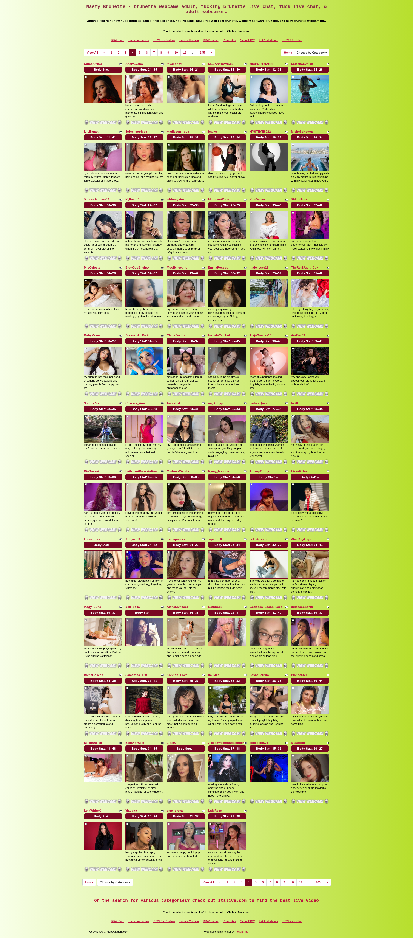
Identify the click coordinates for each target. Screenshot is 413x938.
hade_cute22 (259, 267)
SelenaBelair (93, 742)
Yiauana (131, 810)
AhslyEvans (134, 63)
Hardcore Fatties (138, 40)
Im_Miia (213, 675)
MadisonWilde (218, 199)
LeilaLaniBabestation (141, 471)
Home (288, 52)
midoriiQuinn (259, 403)
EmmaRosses (218, 267)
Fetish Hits (242, 931)
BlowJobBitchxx (137, 267)
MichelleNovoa (302, 131)
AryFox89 (298, 335)
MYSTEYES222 (260, 131)
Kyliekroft (132, 199)
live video (306, 900)
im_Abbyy (215, 403)
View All (92, 52)
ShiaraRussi (300, 199)
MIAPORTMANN (261, 63)
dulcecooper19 (302, 607)
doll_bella (132, 607)
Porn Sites (229, 40)
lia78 (294, 403)
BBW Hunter (211, 40)
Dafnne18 (215, 607)
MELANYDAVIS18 (220, 63)
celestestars (258, 539)
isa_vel (213, 131)
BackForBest (134, 742)
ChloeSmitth (176, 335)
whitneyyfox (176, 199)
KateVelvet (257, 199)
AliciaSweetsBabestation (226, 742)
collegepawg (259, 742)
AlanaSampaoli (178, 607)
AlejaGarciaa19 (260, 335)
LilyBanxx (91, 131)
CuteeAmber (93, 63)
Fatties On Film (189, 40)
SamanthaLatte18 (96, 199)
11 (184, 52)
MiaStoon (298, 742)
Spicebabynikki (302, 63)
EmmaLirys (92, 539)
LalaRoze (215, 810)
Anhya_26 (132, 539)
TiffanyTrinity (259, 471)
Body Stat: (103, 69)
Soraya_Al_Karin (137, 335)
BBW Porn (117, 40)
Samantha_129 (136, 675)
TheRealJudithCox (304, 267)
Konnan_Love (177, 675)
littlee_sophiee (136, 131)
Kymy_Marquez (219, 471)
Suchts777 (91, 403)
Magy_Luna (92, 607)
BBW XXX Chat (292, 40)
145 (202, 52)
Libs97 (172, 742)
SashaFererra (259, 675)
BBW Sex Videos (164, 40)
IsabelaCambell (219, 335)
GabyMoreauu (94, 335)
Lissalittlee (299, 471)
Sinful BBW (247, 40)
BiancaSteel (299, 675)
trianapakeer (176, 539)
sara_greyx (175, 810)
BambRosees (93, 675)
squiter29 (215, 539)
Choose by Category (311, 52)
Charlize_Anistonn (139, 403)
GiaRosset (91, 471)
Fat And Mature (268, 40)
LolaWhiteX (92, 810)
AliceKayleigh (301, 539)
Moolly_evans (177, 267)
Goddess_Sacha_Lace (266, 607)
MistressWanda (178, 471)
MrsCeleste (92, 267)
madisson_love (178, 131)
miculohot (174, 63)
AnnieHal (173, 403)
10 (176, 52)
